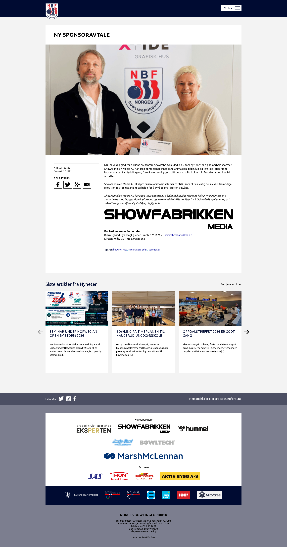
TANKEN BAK (148, 537)
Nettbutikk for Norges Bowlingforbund (215, 398)
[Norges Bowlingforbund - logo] (52, 11)
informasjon (135, 249)
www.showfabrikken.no (178, 235)
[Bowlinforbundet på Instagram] (74, 398)
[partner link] (94, 428)
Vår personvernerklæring (143, 531)
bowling (117, 249)
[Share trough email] (87, 185)
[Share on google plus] (77, 185)
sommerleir (154, 249)
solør (144, 249)
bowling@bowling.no (147, 528)
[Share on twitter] (67, 185)
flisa (125, 249)
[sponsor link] (81, 495)
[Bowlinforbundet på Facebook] (61, 398)
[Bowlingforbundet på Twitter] (68, 398)
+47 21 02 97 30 (148, 526)
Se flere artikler (231, 284)
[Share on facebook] (58, 185)
